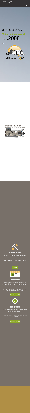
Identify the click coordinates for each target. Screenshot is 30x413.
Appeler (15, 267)
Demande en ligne (15, 294)
